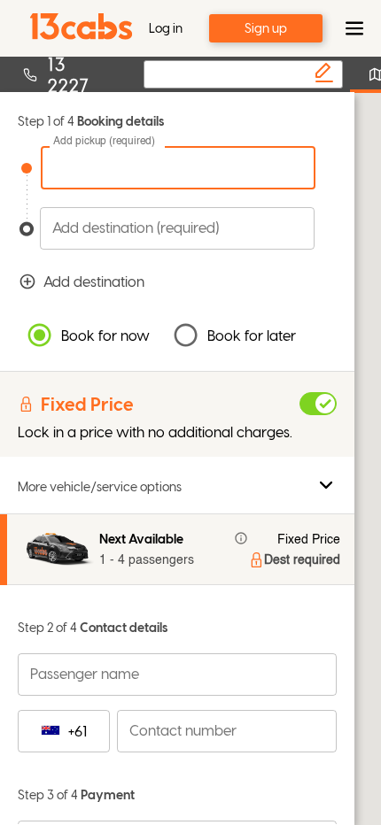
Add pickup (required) (104, 141)
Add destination (93, 281)
